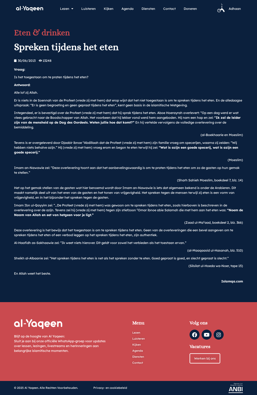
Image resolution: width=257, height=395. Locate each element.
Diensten (148, 9)
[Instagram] (219, 335)
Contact (169, 9)
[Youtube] (207, 335)
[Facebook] (195, 335)
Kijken (108, 9)
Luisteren (88, 9)
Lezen (64, 9)
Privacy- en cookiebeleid (110, 388)
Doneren (190, 9)
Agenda (127, 9)
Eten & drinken (42, 32)
